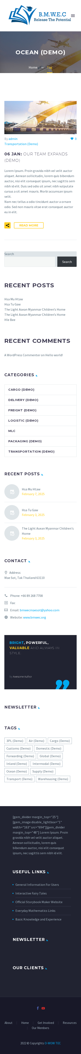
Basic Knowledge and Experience (38, 919)
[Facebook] (37, 1008)
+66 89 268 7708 (32, 596)
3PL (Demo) (14, 741)
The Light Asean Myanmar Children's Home (48, 531)
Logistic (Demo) (23, 420)
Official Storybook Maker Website (39, 902)
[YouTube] (43, 1008)
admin (13, 139)
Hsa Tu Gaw (12, 304)
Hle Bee (9, 320)
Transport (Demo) (19, 779)
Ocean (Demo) (16, 771)
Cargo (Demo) (21, 390)
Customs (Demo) (18, 748)
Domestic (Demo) (48, 748)
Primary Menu (73, 16)
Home (25, 1022)
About (8, 1022)
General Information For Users (37, 884)
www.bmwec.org (34, 617)
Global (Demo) (50, 756)
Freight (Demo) (22, 410)
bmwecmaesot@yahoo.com (39, 610)
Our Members (40, 1028)
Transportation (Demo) (21, 144)
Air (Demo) (36, 741)
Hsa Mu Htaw (13, 299)
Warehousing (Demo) (53, 779)
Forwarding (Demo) (20, 756)
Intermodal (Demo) (46, 764)
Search (9, 254)
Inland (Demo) (16, 764)
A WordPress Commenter (22, 355)
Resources (70, 1022)
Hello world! (54, 355)
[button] (7, 225)
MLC (12, 431)
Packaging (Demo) (25, 441)
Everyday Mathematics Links (35, 910)
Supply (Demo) (42, 771)
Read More (28, 225)
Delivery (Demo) (23, 400)
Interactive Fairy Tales (31, 893)
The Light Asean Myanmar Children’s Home (34, 309)
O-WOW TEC (53, 1043)
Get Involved (46, 1022)
